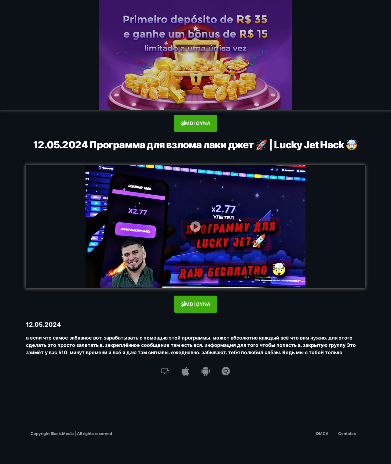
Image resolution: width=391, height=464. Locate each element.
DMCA (322, 433)
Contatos (347, 433)
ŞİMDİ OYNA (195, 123)
